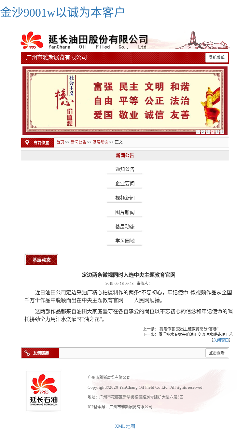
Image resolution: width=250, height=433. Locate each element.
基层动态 (100, 142)
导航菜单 (217, 57)
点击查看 (217, 353)
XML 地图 (125, 426)
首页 (60, 142)
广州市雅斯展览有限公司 (130, 407)
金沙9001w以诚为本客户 (63, 12)
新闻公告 (78, 142)
